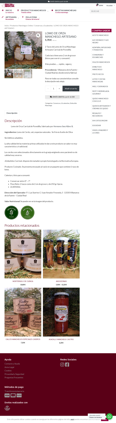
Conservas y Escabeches (43, 26)
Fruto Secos (98, 74)
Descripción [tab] (12, 113)
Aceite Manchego (100, 35)
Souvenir (96, 125)
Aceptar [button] (104, 419)
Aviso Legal (9, 367)
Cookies (8, 370)
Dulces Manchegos (101, 62)
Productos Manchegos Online (21, 26)
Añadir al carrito (71, 89)
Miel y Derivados (100, 86)
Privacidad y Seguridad (14, 374)
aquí (72, 419)
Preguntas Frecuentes (14, 377)
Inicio (7, 26)
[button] (38, 35)
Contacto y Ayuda (12, 364)
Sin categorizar (99, 121)
